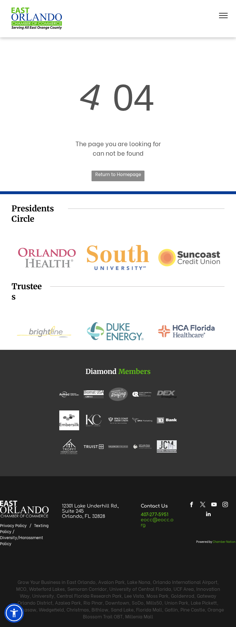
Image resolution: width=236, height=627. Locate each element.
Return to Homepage (118, 174)
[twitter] (203, 505)
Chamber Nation (224, 541)
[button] (14, 613)
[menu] (223, 15)
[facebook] (192, 505)
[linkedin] (208, 515)
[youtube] (214, 505)
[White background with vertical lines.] (94, 446)
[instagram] (225, 505)
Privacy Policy (13, 525)
